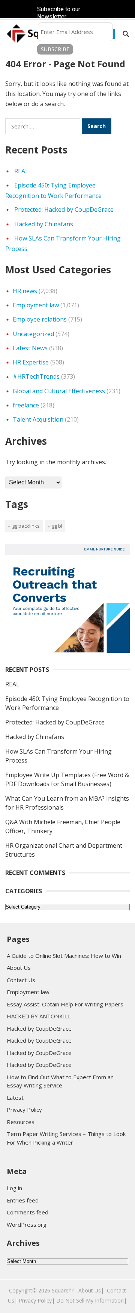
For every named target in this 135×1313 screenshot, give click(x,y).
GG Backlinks (26, 525)
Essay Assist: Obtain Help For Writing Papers (65, 1004)
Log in (14, 1188)
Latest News (30, 348)
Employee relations (40, 319)
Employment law (36, 305)
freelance (26, 405)
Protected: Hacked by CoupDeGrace (64, 209)
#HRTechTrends (36, 376)
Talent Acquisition (38, 419)
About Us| (91, 1290)
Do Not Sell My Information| (91, 1300)
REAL (21, 171)
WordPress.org (26, 1224)
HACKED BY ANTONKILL (39, 1016)
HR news (25, 291)
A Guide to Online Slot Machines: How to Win (64, 955)
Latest (15, 1097)
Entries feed (23, 1200)
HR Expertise (31, 362)
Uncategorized (33, 334)
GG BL (57, 525)
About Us (19, 967)
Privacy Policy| (37, 1300)
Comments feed (27, 1212)
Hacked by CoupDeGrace (39, 1028)
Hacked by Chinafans (43, 224)
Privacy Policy (24, 1109)
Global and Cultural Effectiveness (59, 391)
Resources (20, 1122)
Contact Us (21, 980)
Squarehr (63, 1290)
